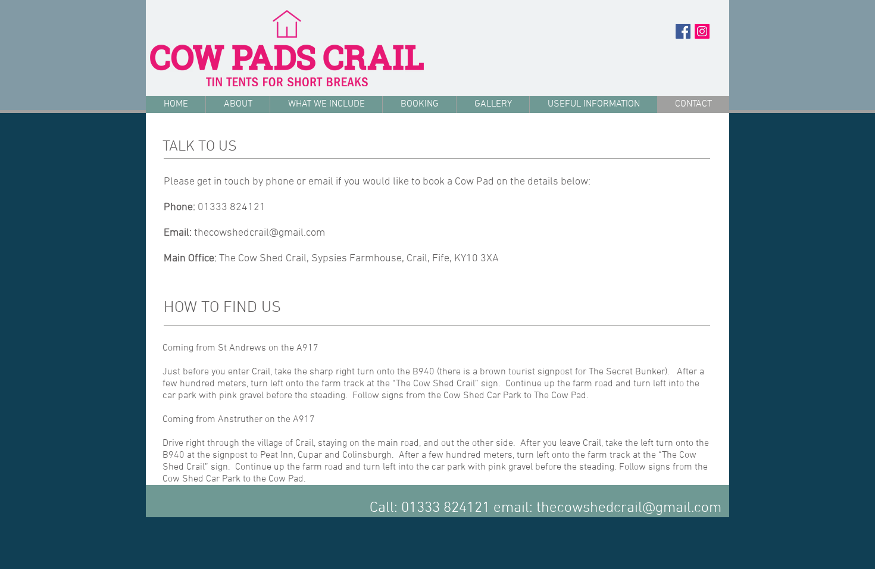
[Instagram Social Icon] (702, 31)
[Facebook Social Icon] (683, 31)
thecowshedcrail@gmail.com (259, 233)
